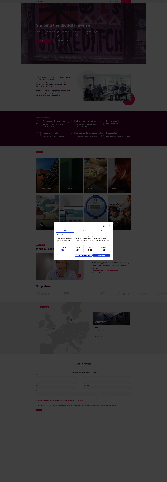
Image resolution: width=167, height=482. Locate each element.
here (91, 241)
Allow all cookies (101, 255)
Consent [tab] (65, 230)
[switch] (77, 250)
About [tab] (102, 230)
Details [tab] (83, 230)
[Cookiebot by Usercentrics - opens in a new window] (104, 226)
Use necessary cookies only (83, 255)
